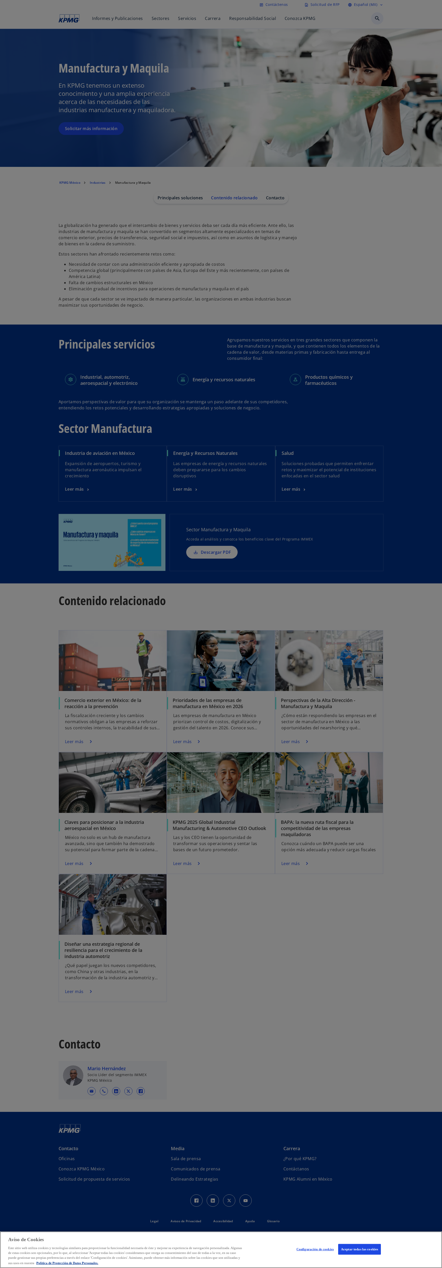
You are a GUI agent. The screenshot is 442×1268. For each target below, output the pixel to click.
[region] (221, 1249)
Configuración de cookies (315, 1249)
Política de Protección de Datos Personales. (67, 1263)
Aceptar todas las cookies (359, 1249)
